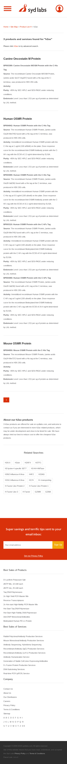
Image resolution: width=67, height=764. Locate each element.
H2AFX (28, 463)
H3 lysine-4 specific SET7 (15, 468)
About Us (7, 693)
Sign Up (58, 544)
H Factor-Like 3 (11, 492)
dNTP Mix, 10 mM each (13, 584)
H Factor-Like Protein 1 (38, 486)
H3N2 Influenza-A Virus (14, 474)
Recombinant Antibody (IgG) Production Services (23, 649)
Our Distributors (10, 697)
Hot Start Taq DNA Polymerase (16, 609)
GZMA (48, 492)
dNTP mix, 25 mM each (13, 588)
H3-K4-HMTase (37, 468)
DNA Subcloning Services (14, 669)
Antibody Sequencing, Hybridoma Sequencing (22, 645)
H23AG (41, 474)
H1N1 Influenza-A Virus (14, 480)
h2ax (16, 46)
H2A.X (7, 463)
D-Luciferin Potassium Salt (14, 580)
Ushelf (15, 757)
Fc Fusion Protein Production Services (19, 665)
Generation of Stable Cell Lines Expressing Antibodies (25, 661)
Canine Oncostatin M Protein (22, 58)
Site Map (14, 27)
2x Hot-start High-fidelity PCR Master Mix (20, 604)
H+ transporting (44, 480)
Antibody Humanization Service (16, 657)
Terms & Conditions (11, 709)
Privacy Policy (9, 705)
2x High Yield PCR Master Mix (16, 596)
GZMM (38, 492)
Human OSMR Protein (17, 118)
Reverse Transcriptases (13, 600)
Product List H (26, 27)
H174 (31, 480)
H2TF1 (38, 463)
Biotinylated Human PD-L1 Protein (17, 621)
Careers (6, 701)
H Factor (26, 492)
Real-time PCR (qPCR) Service (16, 673)
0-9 (23, 726)
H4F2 (31, 474)
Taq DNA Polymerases (12, 592)
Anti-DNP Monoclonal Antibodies (16, 617)
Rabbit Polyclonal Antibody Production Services (23, 636)
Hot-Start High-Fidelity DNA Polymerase (20, 613)
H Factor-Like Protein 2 (14, 486)
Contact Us (8, 689)
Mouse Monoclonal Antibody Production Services (23, 640)
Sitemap (6, 714)
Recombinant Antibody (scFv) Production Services (24, 653)
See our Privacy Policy (33, 556)
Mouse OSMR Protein (17, 343)
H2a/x (17, 463)
